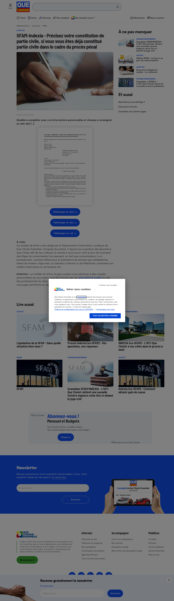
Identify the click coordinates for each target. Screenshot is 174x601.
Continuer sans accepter (108, 285)
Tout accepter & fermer (105, 316)
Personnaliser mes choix (105, 309)
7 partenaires (81, 297)
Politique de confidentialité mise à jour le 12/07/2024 (74, 309)
